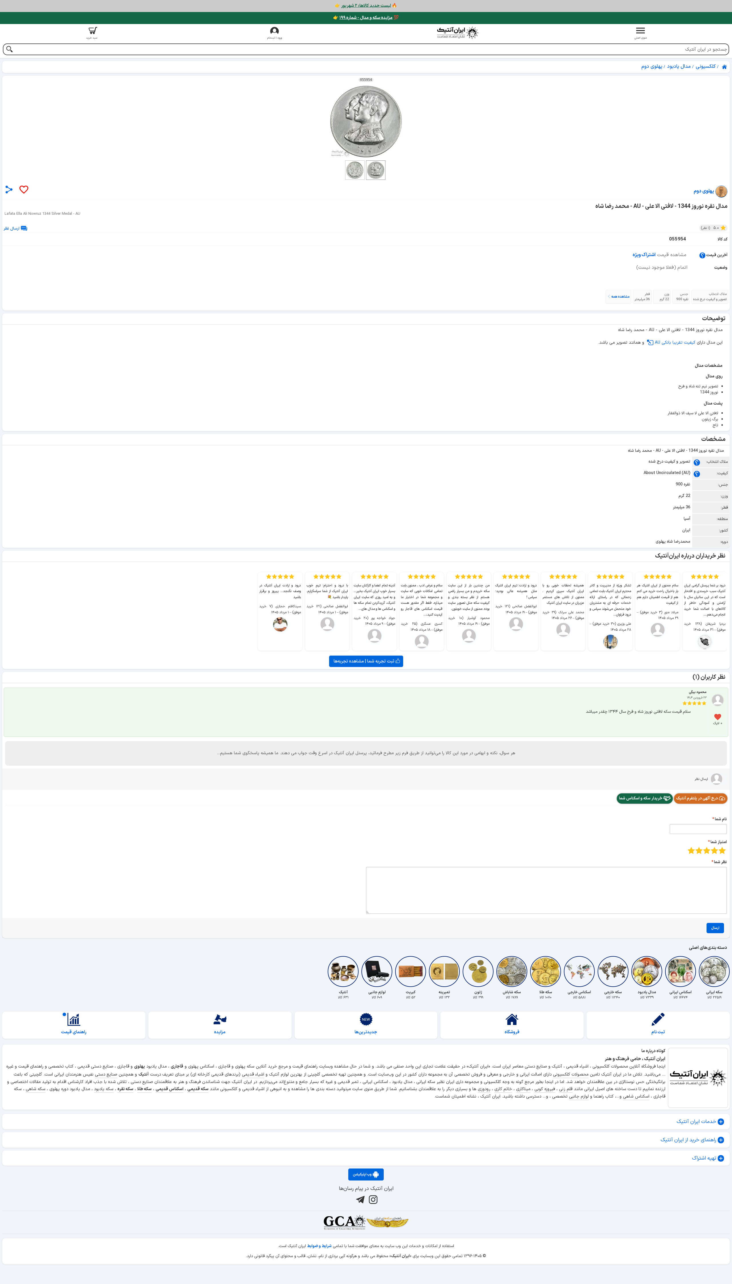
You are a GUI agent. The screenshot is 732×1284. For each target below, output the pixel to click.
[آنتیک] (343, 971)
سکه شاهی (35, 1089)
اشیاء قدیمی (253, 1074)
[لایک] (23, 190)
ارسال (715, 928)
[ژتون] (478, 971)
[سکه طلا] (545, 971)
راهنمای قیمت (73, 1032)
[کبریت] (410, 971)
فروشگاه (512, 1032)
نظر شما (720, 862)
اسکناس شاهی (636, 1096)
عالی (691, 850)
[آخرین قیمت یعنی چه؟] (702, 255)
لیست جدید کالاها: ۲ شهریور (366, 6)
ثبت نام (658, 1032)
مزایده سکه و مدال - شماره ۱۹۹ (366, 18)
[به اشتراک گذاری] (9, 189)
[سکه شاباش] (511, 971)
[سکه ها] (387, 1222)
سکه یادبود (104, 1089)
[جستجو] (9, 49)
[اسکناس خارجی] (579, 971)
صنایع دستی (106, 1074)
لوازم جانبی (579, 1096)
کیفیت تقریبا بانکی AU (675, 342)
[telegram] (360, 1199)
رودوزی (484, 1089)
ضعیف (722, 850)
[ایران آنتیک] (725, 67)
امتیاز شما (719, 842)
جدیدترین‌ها (366, 1032)
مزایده (220, 1032)
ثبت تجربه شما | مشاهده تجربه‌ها (364, 661)
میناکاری (523, 1089)
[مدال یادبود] (646, 971)
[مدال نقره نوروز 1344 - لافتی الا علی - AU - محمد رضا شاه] (366, 121)
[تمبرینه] (444, 971)
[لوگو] (457, 32)
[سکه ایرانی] (714, 971)
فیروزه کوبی (544, 1089)
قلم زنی (565, 1089)
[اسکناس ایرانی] (680, 971)
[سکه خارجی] (613, 971)
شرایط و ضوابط (319, 1246)
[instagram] (372, 1199)
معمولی (714, 850)
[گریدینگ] (344, 1222)
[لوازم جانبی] (376, 971)
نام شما (721, 819)
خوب (699, 850)
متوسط (706, 850)
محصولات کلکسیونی (570, 1074)
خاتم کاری (503, 1089)
